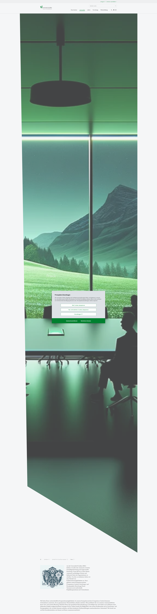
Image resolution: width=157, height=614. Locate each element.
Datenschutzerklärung (71, 320)
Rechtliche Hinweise (86, 320)
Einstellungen (77, 314)
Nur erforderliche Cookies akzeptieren (78, 309)
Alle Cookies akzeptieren (78, 305)
